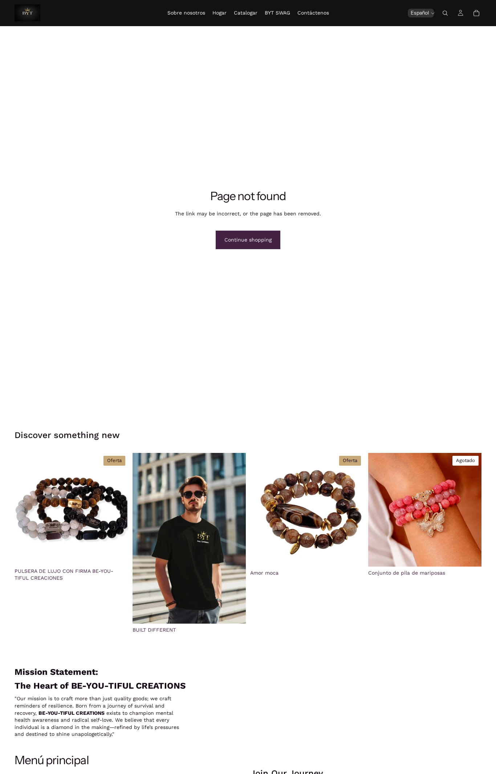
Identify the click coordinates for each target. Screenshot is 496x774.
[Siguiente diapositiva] (117, 509)
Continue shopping (248, 240)
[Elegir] (234, 612)
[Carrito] (476, 13)
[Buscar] (445, 13)
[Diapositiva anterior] (25, 509)
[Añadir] (116, 553)
